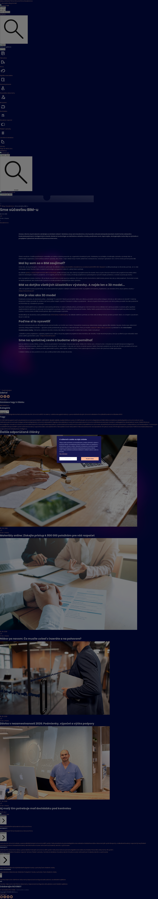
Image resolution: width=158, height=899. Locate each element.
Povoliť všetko (90, 458)
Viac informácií (63, 454)
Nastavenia (68, 458)
